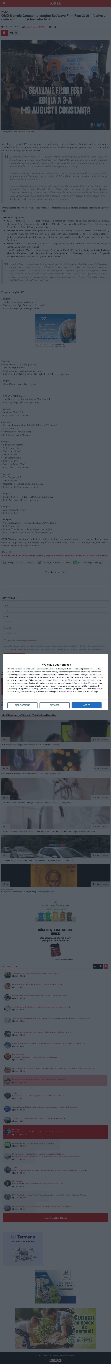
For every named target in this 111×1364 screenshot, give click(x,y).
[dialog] (55, 682)
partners (21, 669)
